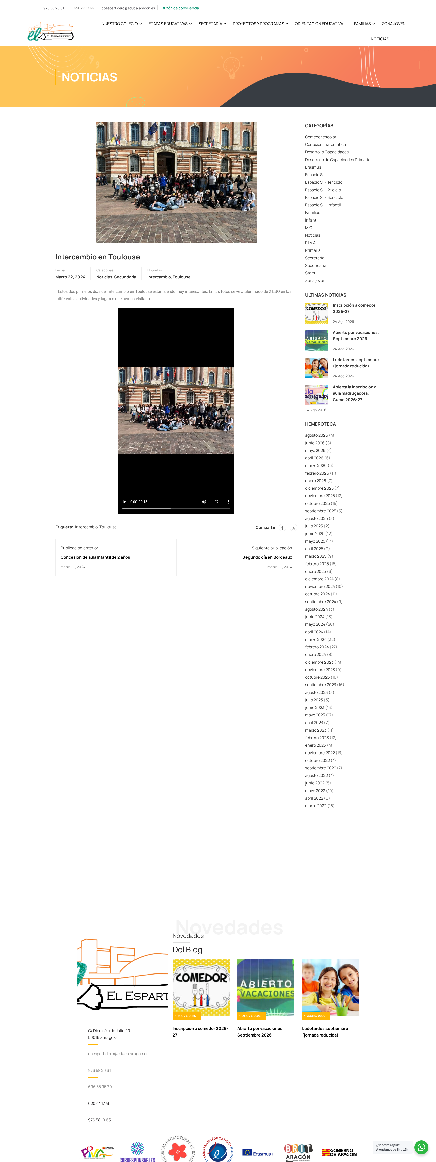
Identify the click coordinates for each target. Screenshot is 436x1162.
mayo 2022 (315, 790)
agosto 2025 (316, 518)
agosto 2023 (316, 692)
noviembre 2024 (320, 586)
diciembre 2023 (319, 662)
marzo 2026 (316, 465)
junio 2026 (315, 443)
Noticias (380, 39)
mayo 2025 (315, 541)
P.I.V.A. (311, 242)
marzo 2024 (315, 639)
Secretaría (210, 23)
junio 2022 (314, 783)
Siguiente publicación (272, 548)
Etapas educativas (168, 23)
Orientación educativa (319, 23)
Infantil (311, 220)
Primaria (313, 250)
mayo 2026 (315, 450)
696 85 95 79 (100, 1086)
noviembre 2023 (320, 669)
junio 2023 (314, 707)
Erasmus (313, 167)
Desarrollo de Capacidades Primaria (337, 159)
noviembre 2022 (320, 753)
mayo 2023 (315, 715)
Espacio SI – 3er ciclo (324, 197)
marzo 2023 (315, 730)
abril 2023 (314, 722)
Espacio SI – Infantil (323, 205)
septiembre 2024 (320, 601)
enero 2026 (315, 480)
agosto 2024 (316, 609)
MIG (308, 227)
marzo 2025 (315, 556)
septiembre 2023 (320, 684)
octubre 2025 (317, 503)
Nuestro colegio (120, 23)
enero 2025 (315, 571)
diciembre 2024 (319, 579)
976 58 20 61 (53, 8)
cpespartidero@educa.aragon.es (128, 8)
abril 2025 (314, 548)
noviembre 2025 (320, 495)
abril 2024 (314, 632)
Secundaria (125, 277)
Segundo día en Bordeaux (267, 557)
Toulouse (182, 277)
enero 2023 (315, 745)
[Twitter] (293, 527)
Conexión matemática (325, 144)
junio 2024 (314, 616)
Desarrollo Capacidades (327, 152)
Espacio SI (314, 174)
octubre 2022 (317, 760)
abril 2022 (314, 798)
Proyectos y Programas (258, 23)
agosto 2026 (316, 435)
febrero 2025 (317, 564)
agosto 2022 (316, 775)
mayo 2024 (315, 624)
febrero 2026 (317, 473)
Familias (362, 23)
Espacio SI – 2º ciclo (323, 190)
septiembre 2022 (320, 768)
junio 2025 (314, 533)
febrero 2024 (317, 647)
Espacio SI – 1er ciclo (323, 182)
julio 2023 (314, 700)
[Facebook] (282, 527)
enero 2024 (315, 654)
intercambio (159, 277)
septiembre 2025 (320, 511)
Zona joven (315, 280)
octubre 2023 (317, 677)
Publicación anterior (79, 548)
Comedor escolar (320, 137)
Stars (310, 273)
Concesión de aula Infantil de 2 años (95, 557)
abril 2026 (314, 458)
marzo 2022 (315, 805)
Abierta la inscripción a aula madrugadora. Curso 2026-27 (354, 393)
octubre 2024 (317, 594)
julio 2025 (314, 526)
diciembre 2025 (319, 488)
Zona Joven (394, 23)
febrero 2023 (317, 737)
